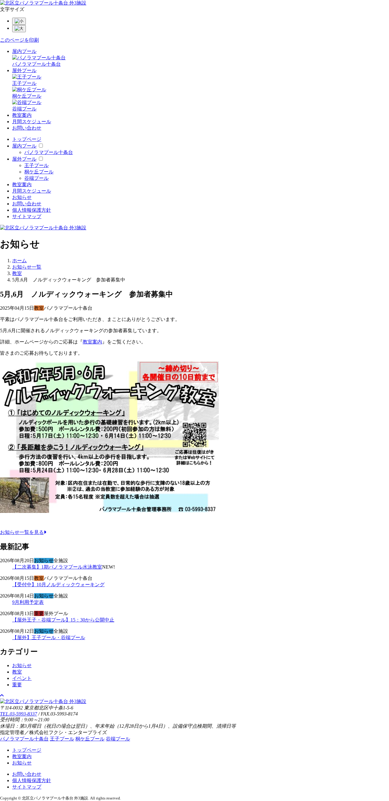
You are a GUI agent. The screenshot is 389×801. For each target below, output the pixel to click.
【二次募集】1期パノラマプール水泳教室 (57, 566)
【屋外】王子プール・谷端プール (48, 637)
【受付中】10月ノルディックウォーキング (58, 584)
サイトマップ (26, 216)
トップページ (26, 139)
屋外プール (24, 70)
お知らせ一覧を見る (22, 532)
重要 (17, 684)
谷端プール (36, 178)
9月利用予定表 (28, 602)
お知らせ (22, 197)
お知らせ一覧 (26, 267)
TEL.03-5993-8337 (18, 713)
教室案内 (22, 115)
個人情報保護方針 (31, 210)
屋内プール (24, 51)
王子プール (36, 165)
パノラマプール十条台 (48, 152)
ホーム (19, 260)
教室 (17, 273)
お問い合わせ (26, 128)
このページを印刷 (19, 40)
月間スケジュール (31, 121)
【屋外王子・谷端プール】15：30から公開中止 (63, 619)
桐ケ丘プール (38, 171)
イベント (22, 678)
